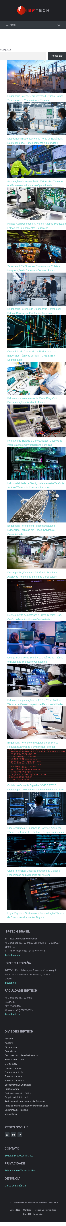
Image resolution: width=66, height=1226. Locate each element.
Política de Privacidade (45, 1210)
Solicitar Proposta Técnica (19, 1155)
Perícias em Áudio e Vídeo (18, 1093)
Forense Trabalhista (14, 1080)
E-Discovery (11, 1064)
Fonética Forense (13, 1068)
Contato (27, 1210)
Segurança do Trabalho (16, 1109)
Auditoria (9, 1043)
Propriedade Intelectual (16, 1097)
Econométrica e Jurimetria (18, 1084)
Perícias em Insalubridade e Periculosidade (26, 1105)
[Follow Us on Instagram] (13, 1134)
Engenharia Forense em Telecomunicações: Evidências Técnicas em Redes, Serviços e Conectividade (31, 529)
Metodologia (11, 1114)
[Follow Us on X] (7, 1134)
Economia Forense (14, 1059)
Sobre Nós (15, 1210)
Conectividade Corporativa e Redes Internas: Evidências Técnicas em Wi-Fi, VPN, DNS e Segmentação (31, 355)
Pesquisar (5, 49)
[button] (58, 25)
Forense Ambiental (14, 1072)
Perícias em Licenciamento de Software (25, 1101)
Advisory (9, 1038)
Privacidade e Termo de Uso (20, 1170)
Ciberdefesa (11, 1047)
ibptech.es (10, 982)
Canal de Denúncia (15, 1185)
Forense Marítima (13, 1076)
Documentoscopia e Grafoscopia (21, 1055)
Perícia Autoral (12, 1089)
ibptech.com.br (13, 955)
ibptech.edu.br (12, 1014)
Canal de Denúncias (33, 1214)
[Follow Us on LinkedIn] (19, 1134)
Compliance (11, 1051)
